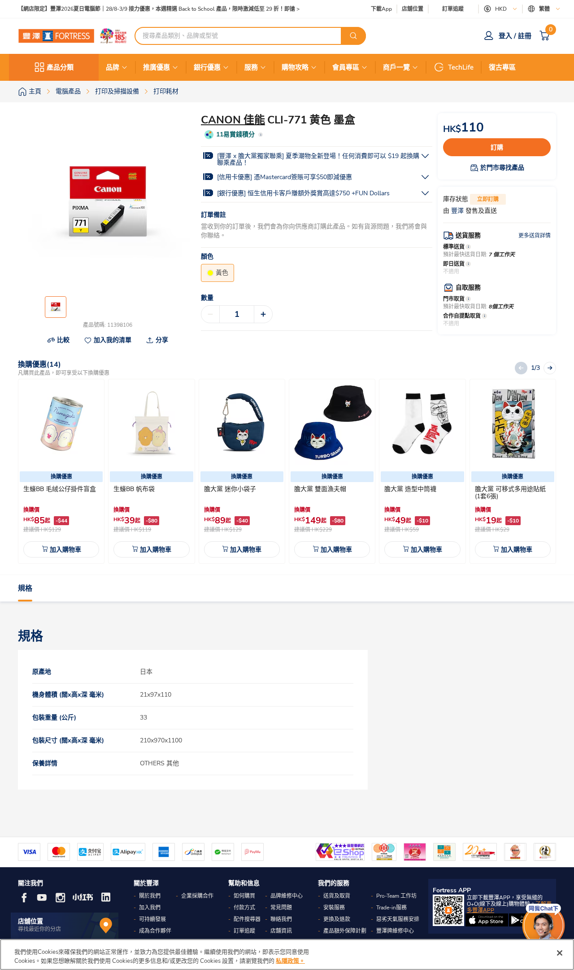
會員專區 (345, 67)
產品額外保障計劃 (344, 931)
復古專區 (502, 67)
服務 (251, 67)
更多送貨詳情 (534, 235)
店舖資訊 (281, 931)
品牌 (112, 67)
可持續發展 (152, 919)
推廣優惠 (156, 67)
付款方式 (244, 907)
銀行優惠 (207, 67)
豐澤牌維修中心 (395, 931)
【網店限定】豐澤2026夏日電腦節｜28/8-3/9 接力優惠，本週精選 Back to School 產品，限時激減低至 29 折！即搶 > (159, 9)
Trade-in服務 (391, 907)
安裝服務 (334, 907)
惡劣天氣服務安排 (397, 919)
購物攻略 (295, 67)
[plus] (263, 314)
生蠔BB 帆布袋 (134, 489)
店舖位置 (412, 9)
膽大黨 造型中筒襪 (410, 489)
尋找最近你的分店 (39, 929)
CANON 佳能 (233, 120)
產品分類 (60, 67)
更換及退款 (336, 919)
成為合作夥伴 (155, 931)
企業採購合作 (197, 896)
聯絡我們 (281, 919)
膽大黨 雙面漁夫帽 (320, 489)
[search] (353, 36)
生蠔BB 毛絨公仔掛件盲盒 (59, 489)
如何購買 (244, 896)
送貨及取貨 (336, 896)
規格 (25, 588)
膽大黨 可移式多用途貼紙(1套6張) (510, 492)
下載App (381, 9)
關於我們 (150, 896)
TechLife (461, 67)
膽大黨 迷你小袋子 (230, 489)
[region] (287, 954)
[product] (61, 423)
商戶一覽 (396, 67)
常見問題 (281, 907)
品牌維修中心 (286, 896)
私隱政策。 (290, 961)
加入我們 (150, 907)
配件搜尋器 (247, 919)
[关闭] (560, 953)
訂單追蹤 (453, 9)
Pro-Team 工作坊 (396, 896)
